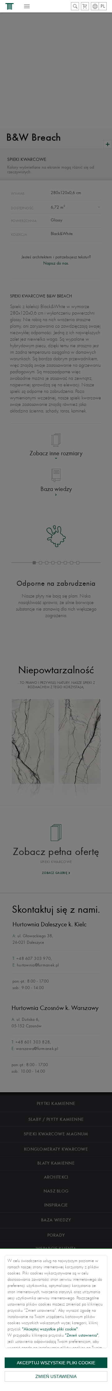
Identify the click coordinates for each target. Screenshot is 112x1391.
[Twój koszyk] (85, 6)
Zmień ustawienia (56, 1376)
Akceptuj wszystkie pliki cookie (56, 1362)
